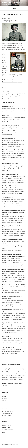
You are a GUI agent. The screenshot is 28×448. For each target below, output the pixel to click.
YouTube (4, 385)
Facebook (12, 383)
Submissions (5, 400)
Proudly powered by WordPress (10, 444)
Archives (4, 398)
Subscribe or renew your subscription (12, 76)
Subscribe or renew (7, 411)
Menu (14, 8)
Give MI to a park (6, 415)
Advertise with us (7, 413)
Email (3, 432)
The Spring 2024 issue (10, 21)
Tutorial (20, 81)
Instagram (18, 383)
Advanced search (12, 81)
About (4, 396)
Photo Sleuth (6, 402)
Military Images (12, 2)
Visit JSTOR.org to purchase (14, 74)
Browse (4, 81)
